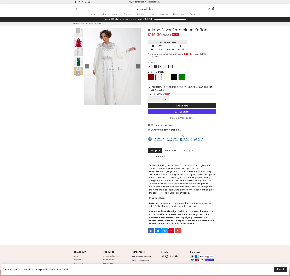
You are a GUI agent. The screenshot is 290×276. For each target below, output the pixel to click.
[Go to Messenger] (158, 230)
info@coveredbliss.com (142, 256)
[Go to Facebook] (75, 2)
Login (76, 256)
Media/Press (178, 14)
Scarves (140, 14)
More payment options (181, 117)
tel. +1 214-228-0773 (140, 260)
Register (77, 260)
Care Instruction (157, 156)
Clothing (127, 14)
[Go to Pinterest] (89, 2)
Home (92, 14)
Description (155, 150)
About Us (164, 14)
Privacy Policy (108, 260)
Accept (280, 269)
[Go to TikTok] (86, 2)
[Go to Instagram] (79, 2)
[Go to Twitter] (82, 2)
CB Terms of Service (111, 256)
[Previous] (78, 30)
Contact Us (195, 14)
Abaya (115, 14)
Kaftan (104, 14)
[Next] (78, 73)
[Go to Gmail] (178, 230)
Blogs (151, 14)
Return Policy (171, 150)
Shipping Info (188, 150)
